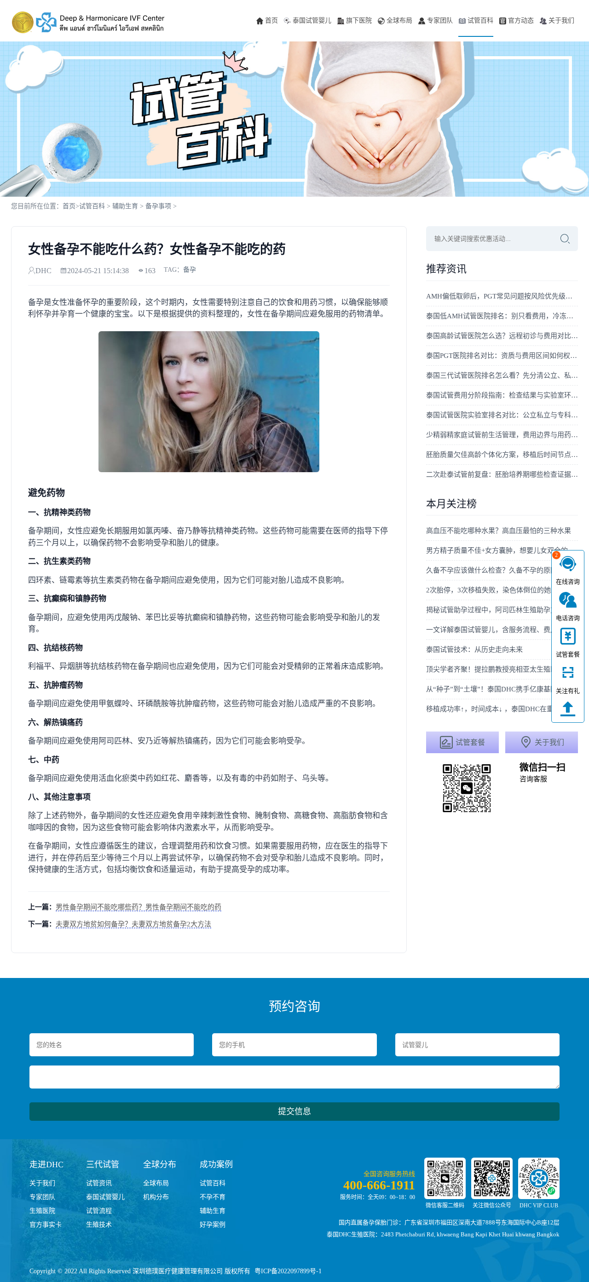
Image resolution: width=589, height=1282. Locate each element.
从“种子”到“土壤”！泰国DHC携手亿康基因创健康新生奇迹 (502, 689)
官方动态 (521, 20)
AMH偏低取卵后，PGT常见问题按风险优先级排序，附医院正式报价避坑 (502, 296)
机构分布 (156, 1197)
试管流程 (99, 1210)
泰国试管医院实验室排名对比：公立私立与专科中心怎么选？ (502, 415)
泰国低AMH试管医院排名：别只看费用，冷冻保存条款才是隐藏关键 (502, 316)
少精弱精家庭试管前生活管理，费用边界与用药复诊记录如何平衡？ (502, 435)
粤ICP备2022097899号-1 (288, 1271)
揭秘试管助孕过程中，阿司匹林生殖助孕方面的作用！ (502, 610)
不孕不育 (212, 1197)
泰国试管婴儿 (312, 20)
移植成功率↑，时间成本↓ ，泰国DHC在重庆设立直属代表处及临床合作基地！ (502, 709)
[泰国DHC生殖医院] (88, 22)
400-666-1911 (379, 1185)
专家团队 (440, 20)
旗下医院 (359, 20)
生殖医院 (42, 1210)
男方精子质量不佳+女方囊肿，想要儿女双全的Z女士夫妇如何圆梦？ (502, 550)
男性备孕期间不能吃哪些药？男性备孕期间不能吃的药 (138, 907)
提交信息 (294, 1111)
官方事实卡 (45, 1224)
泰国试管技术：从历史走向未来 (474, 649)
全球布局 (399, 20)
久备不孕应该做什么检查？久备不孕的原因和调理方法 (502, 570)
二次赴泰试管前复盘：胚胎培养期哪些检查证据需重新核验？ (502, 474)
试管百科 (480, 20)
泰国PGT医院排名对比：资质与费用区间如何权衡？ (502, 355)
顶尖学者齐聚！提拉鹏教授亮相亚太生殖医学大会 (502, 669)
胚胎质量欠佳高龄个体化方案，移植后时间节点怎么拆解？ (502, 454)
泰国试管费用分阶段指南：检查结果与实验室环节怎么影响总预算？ (502, 395)
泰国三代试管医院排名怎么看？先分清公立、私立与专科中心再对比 (502, 375)
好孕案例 (212, 1224)
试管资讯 (99, 1183)
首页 (271, 20)
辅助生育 (125, 206)
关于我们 (561, 20)
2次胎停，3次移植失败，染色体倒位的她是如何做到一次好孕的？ (502, 590)
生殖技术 (99, 1224)
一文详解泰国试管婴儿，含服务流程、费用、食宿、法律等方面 (502, 629)
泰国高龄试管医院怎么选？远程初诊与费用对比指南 (502, 336)
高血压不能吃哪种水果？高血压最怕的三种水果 (498, 530)
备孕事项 (158, 206)
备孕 (189, 269)
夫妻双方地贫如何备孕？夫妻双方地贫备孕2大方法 (133, 924)
